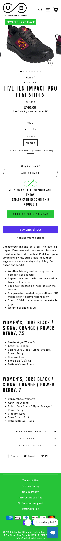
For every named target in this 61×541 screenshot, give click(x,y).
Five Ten (30, 82)
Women (30, 142)
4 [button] (29, 72)
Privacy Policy (30, 486)
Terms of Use (30, 480)
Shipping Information (30, 431)
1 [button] (21, 72)
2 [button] (24, 72)
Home (29, 77)
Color (30, 151)
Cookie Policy (30, 491)
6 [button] (35, 72)
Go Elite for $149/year (30, 214)
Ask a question (30, 445)
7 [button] (38, 72)
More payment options (30, 237)
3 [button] (27, 72)
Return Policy (30, 438)
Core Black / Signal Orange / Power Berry (30, 157)
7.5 (34, 128)
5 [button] (32, 72)
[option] (30, 43)
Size (30, 123)
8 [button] (40, 72)
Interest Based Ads (30, 497)
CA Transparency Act (30, 503)
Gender (30, 137)
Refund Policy (30, 508)
